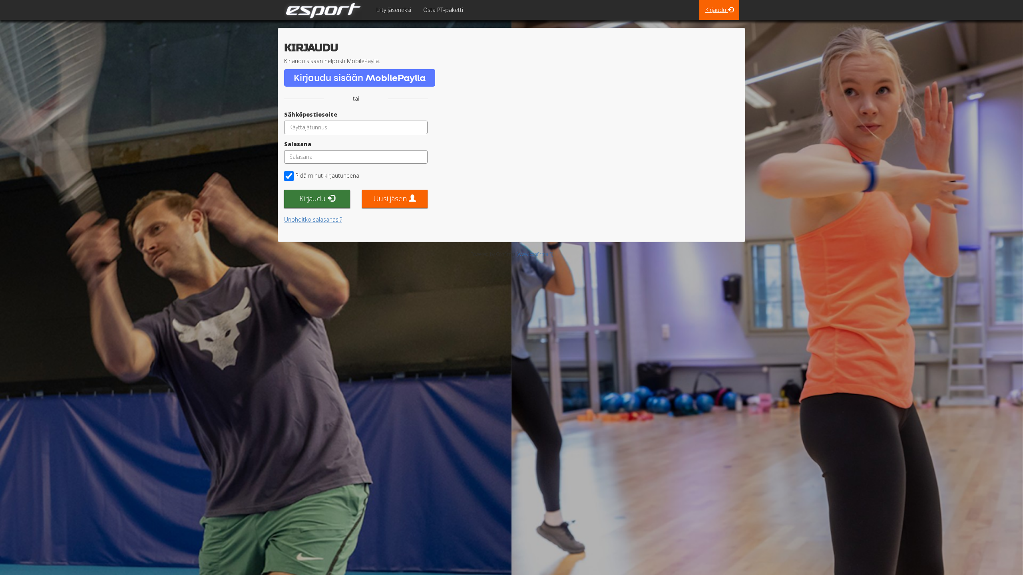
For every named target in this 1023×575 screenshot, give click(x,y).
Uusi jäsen (391, 198)
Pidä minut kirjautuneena (327, 175)
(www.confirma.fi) (535, 254)
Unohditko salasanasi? (313, 219)
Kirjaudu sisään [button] (360, 77)
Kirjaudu (716, 10)
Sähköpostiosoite (310, 114)
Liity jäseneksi (393, 10)
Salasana (297, 144)
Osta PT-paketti (443, 10)
